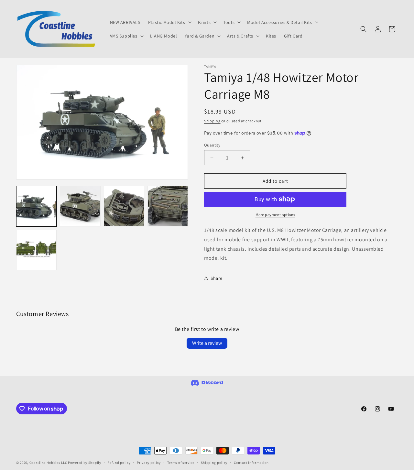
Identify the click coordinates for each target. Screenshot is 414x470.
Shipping (212, 120)
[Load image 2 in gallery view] (80, 206)
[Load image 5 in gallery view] (36, 250)
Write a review (207, 343)
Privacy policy (149, 462)
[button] (169, 22)
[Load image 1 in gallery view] (36, 206)
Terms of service (180, 462)
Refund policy (118, 462)
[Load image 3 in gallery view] (124, 206)
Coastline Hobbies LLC (48, 462)
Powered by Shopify (84, 462)
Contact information (251, 462)
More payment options (275, 214)
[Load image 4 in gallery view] (167, 206)
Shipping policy (214, 462)
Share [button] (217, 278)
